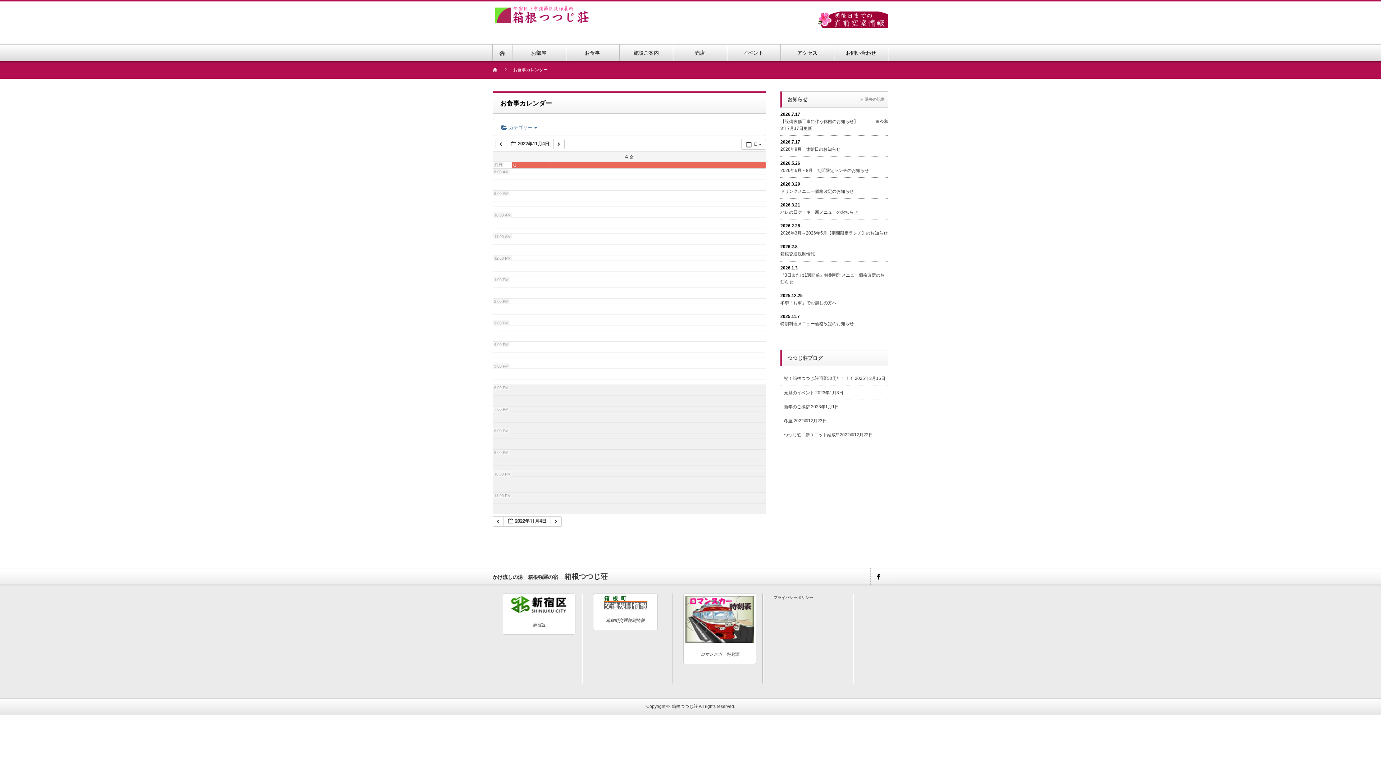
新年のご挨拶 (797, 406)
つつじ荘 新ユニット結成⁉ (811, 434)
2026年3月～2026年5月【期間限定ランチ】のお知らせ (834, 233)
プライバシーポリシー (793, 597)
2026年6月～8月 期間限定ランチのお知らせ (824, 170)
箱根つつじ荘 (685, 706)
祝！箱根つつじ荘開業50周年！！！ (819, 378)
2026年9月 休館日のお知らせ (810, 149)
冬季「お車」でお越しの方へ (808, 302)
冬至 (788, 420)
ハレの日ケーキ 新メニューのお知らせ (819, 212)
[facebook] (879, 576)
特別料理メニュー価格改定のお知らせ (817, 323)
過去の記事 (875, 99)
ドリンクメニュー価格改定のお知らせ (817, 191)
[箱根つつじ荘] (542, 10)
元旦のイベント (799, 392)
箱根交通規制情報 (797, 253)
